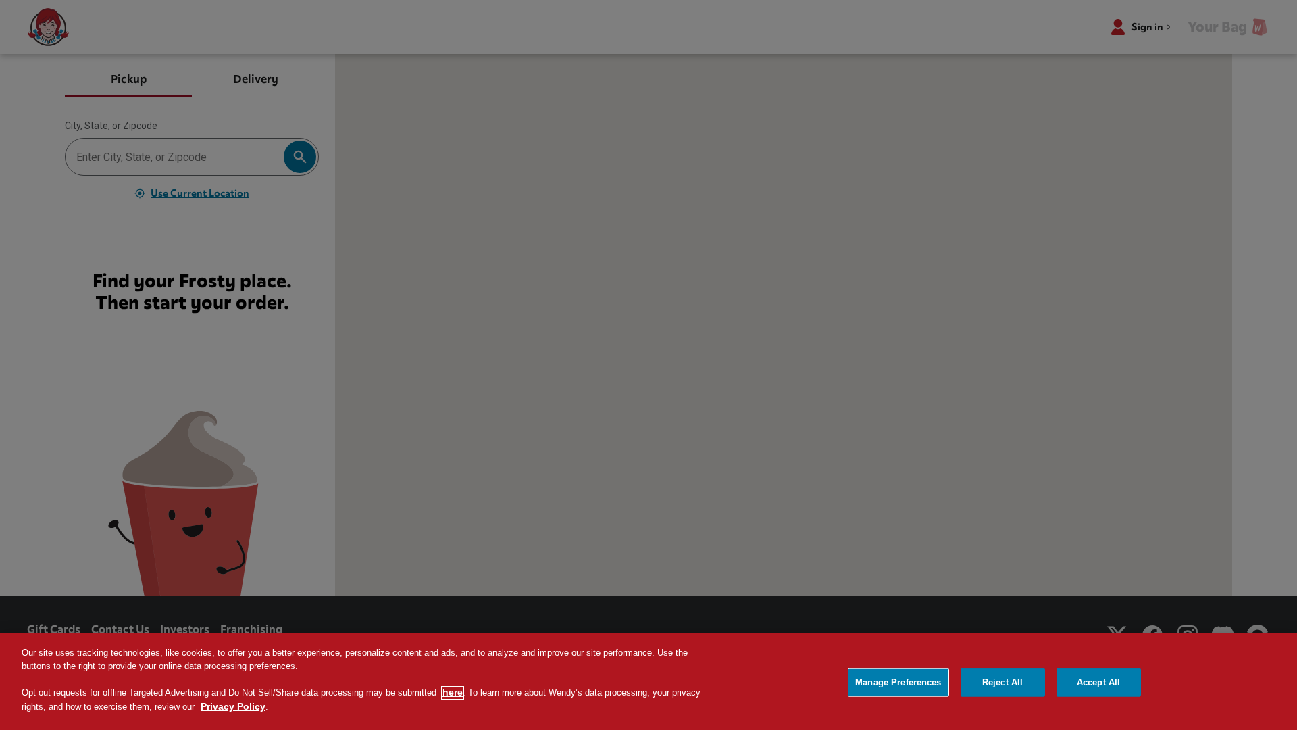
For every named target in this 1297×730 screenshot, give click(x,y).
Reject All (1002, 682)
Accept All (1098, 682)
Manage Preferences (898, 682)
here (452, 692)
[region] (648, 681)
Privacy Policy (233, 707)
